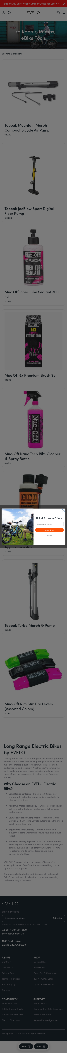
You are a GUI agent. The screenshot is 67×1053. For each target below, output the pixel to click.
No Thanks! (49, 535)
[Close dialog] (63, 510)
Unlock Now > (49, 530)
